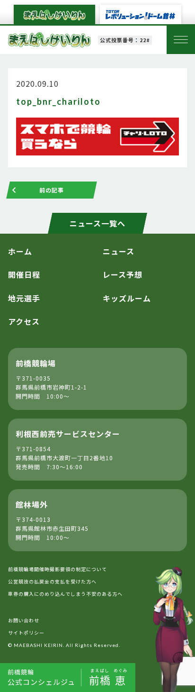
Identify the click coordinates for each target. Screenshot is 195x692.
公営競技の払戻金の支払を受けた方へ (52, 581)
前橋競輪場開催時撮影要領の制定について (57, 569)
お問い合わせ (23, 620)
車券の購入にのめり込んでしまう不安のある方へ (65, 593)
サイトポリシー (26, 632)
